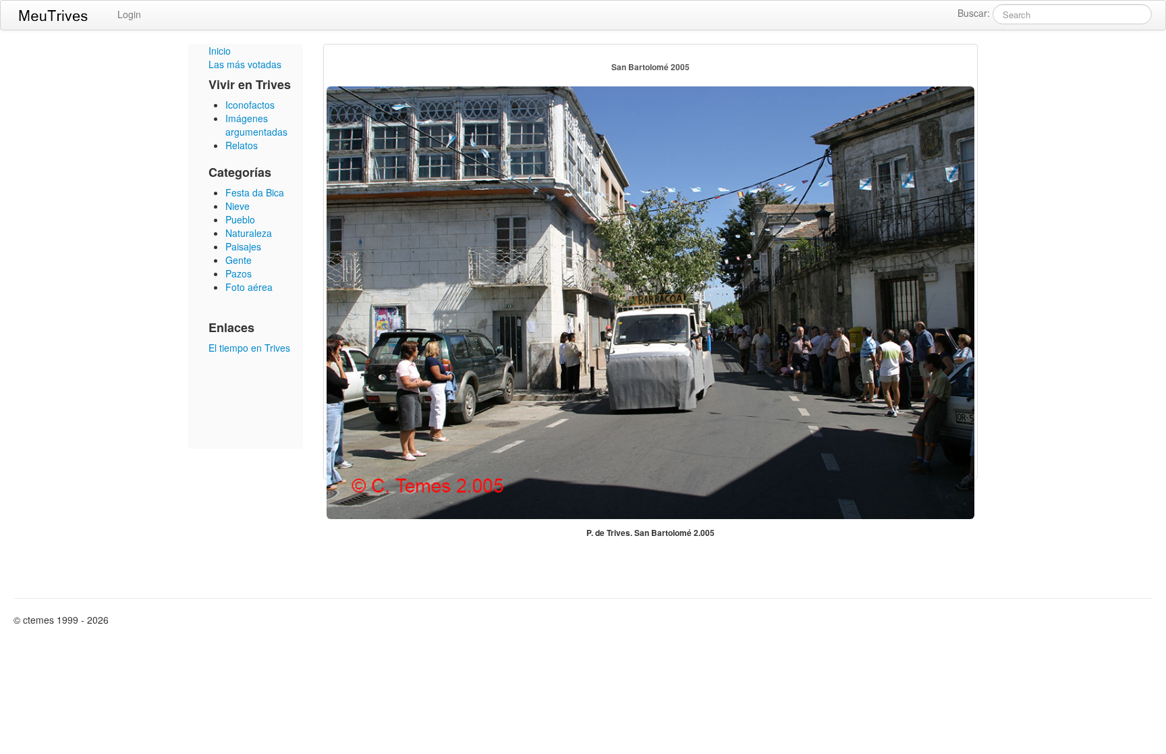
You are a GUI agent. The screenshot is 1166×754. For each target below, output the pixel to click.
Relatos (241, 145)
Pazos (238, 273)
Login (129, 14)
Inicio (220, 50)
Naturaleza (248, 233)
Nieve (237, 206)
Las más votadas (245, 64)
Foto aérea (249, 287)
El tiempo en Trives (249, 347)
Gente (238, 260)
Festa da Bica (254, 192)
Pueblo (240, 219)
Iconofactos (250, 104)
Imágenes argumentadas (256, 124)
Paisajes (243, 246)
